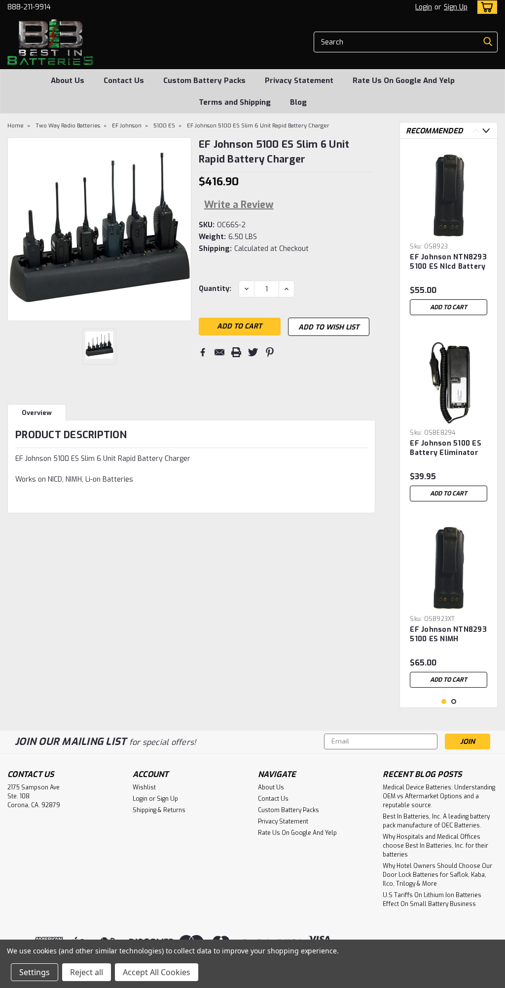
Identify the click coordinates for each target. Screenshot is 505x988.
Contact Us (124, 80)
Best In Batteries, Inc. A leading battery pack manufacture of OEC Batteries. (436, 821)
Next (486, 130)
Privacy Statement (299, 80)
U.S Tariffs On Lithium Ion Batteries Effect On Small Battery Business (432, 899)
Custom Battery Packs (204, 80)
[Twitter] (253, 352)
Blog (298, 102)
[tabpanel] (448, 233)
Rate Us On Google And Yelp (404, 80)
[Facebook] (203, 352)
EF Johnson (127, 125)
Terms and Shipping (235, 102)
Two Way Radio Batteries (68, 125)
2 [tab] (454, 701)
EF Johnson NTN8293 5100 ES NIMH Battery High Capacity (448, 635)
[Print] (236, 352)
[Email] (219, 352)
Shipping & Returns (159, 810)
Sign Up (456, 7)
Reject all (86, 972)
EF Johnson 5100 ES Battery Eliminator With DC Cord (445, 448)
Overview (37, 413)
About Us (67, 80)
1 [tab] (444, 701)
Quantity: (215, 288)
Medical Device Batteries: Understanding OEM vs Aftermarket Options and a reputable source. (439, 796)
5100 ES (164, 125)
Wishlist (144, 787)
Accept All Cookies (156, 972)
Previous (476, 130)
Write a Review (239, 204)
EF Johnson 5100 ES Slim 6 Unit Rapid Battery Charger (258, 125)
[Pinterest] (270, 352)
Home (15, 125)
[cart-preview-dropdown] (485, 7)
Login (423, 7)
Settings (34, 972)
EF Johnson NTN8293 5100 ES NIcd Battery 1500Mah (448, 262)
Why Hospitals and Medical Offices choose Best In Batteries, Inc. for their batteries (435, 846)
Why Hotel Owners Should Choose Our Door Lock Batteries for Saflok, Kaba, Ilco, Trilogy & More (437, 875)
